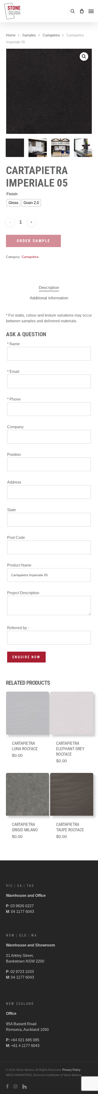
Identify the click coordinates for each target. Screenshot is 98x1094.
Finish (12, 194)
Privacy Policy (71, 1070)
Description (49, 287)
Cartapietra (51, 35)
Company (15, 427)
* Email (13, 372)
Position (14, 455)
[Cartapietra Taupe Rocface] (71, 794)
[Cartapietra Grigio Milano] (27, 794)
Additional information (49, 298)
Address (14, 482)
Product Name (19, 565)
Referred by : (18, 628)
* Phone (14, 399)
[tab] (49, 287)
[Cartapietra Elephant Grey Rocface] (71, 713)
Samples (29, 35)
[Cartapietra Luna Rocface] (27, 713)
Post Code (16, 538)
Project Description (23, 593)
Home (10, 35)
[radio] (13, 202)
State (11, 510)
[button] (91, 11)
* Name (13, 344)
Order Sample (33, 241)
